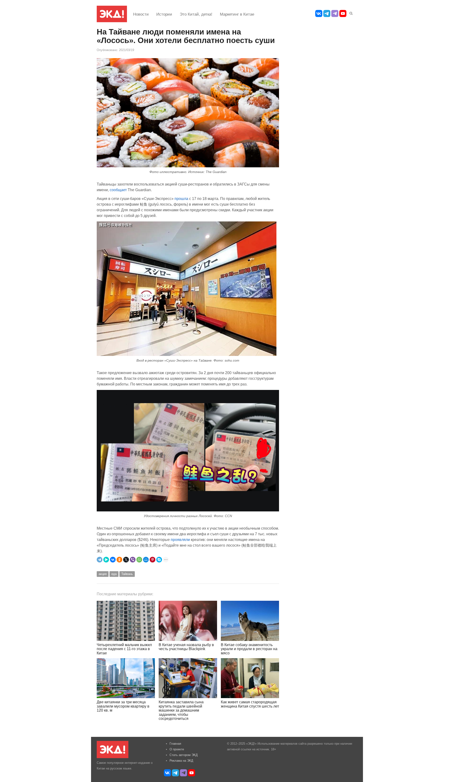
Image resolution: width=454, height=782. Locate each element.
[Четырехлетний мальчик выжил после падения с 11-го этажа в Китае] (126, 621)
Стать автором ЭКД (184, 755)
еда (114, 574)
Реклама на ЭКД (181, 760)
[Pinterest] (152, 559)
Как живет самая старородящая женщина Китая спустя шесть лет (250, 704)
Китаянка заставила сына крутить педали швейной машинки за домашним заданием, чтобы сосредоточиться (181, 710)
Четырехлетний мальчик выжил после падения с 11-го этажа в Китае (124, 649)
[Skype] (159, 559)
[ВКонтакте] (113, 559)
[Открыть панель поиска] (350, 12)
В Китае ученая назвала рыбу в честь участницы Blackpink (186, 647)
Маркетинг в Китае (237, 14)
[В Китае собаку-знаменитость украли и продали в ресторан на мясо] (250, 621)
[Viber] (132, 559)
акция (103, 574)
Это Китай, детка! (196, 14)
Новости (141, 14)
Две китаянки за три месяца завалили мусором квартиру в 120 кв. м (123, 706)
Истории (164, 14)
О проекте (177, 749)
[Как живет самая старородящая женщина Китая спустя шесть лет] (250, 678)
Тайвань (127, 574)
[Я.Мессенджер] (106, 559)
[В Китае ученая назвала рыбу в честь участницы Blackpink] (188, 621)
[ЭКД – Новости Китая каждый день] (112, 14)
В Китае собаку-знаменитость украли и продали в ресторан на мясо (249, 649)
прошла (181, 198)
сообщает (118, 190)
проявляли (180, 539)
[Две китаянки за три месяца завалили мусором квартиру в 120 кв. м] (126, 678)
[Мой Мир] (146, 559)
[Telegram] (99, 559)
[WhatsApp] (139, 559)
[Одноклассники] (119, 559)
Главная (175, 743)
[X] (126, 559)
